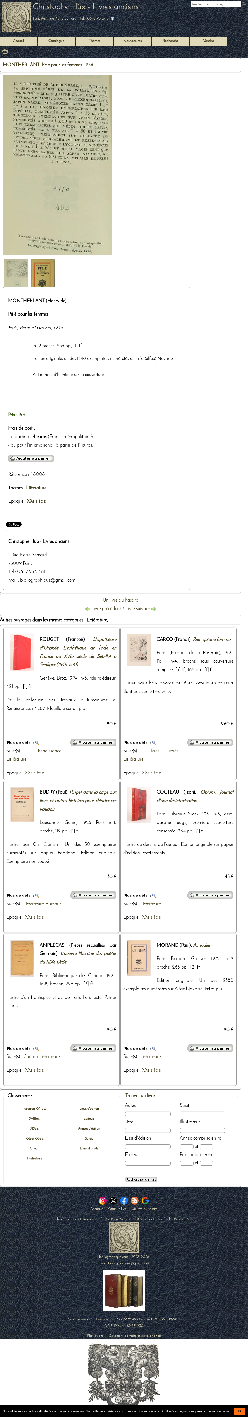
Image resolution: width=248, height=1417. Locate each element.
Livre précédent (106, 608)
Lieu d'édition (138, 1138)
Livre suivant (138, 608)
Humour (53, 904)
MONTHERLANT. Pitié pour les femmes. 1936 (48, 65)
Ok (240, 1411)
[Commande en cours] (18, 52)
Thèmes (15, 488)
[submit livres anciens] (245, 4)
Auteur (131, 1105)
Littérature (36, 488)
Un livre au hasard (121, 600)
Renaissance (49, 751)
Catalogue (56, 41)
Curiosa (30, 1056)
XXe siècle (36, 501)
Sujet (184, 1105)
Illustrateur (190, 1122)
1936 (58, 328)
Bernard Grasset (35, 328)
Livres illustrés (163, 751)
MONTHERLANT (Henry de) (37, 301)
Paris (12, 328)
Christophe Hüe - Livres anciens (86, 7)
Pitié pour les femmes (28, 314)
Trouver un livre (140, 1095)
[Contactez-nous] (112, 19)
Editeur (132, 1154)
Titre (129, 1122)
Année (186, 1138)
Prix (183, 1154)
